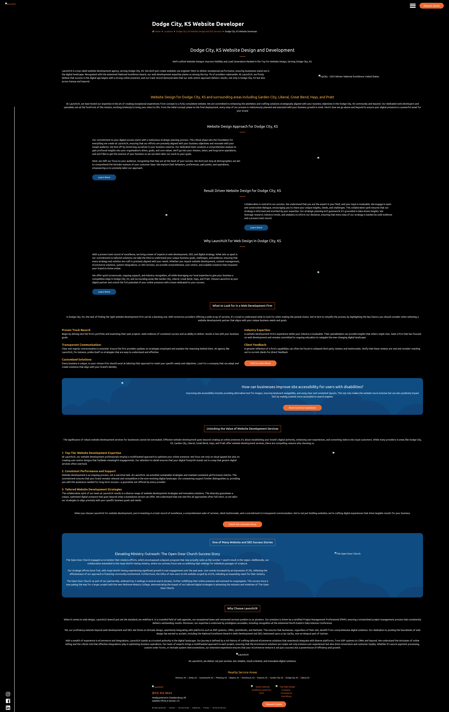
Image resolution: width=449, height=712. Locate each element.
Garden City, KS (276, 678)
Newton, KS (234, 678)
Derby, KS (193, 678)
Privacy (206, 708)
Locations (168, 31)
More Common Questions (302, 407)
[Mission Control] (12, 5)
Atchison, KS (180, 678)
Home (158, 31)
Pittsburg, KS (221, 678)
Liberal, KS (305, 678)
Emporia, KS (262, 678)
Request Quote (432, 5)
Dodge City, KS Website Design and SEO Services (199, 31)
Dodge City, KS (292, 678)
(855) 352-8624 (162, 693)
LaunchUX (162, 708)
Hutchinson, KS (248, 678)
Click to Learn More (260, 363)
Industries (196, 708)
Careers (172, 708)
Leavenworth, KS (206, 678)
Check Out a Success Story (242, 524)
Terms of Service (219, 708)
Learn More (104, 177)
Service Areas (183, 708)
